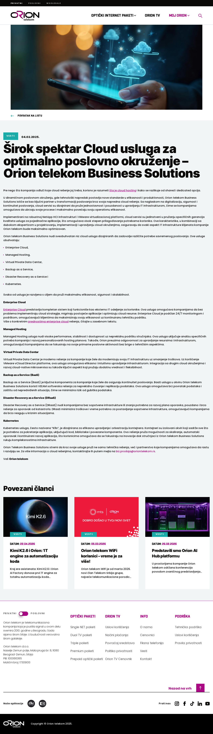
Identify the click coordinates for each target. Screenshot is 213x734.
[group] (35, 543)
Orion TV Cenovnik (118, 659)
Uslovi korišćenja (117, 627)
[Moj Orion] (200, 16)
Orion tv (112, 616)
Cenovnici (147, 635)
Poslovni (34, 3)
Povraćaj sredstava (120, 643)
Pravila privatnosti (188, 643)
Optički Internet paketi (112, 15)
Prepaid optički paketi (86, 659)
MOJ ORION (178, 15)
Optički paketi (82, 616)
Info (144, 616)
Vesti (143, 651)
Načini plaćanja (116, 635)
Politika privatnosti (118, 651)
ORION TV (152, 15)
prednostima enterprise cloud (48, 322)
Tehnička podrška (188, 627)
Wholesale (53, 3)
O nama (146, 627)
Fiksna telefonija (152, 643)
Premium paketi (82, 651)
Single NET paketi (82, 627)
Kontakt (146, 659)
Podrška (182, 616)
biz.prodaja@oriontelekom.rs (135, 451)
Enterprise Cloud (14, 310)
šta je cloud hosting (122, 191)
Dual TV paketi (81, 635)
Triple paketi (79, 643)
